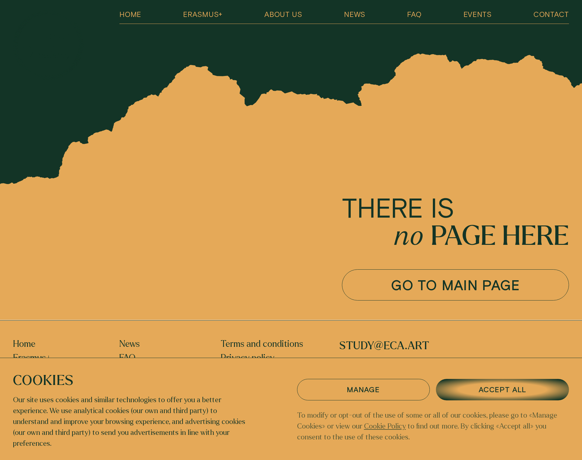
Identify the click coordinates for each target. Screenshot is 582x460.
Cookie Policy (385, 426)
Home (130, 14)
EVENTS (477, 14)
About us (283, 14)
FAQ (414, 14)
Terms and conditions (262, 344)
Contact (551, 14)
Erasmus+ (202, 14)
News (354, 14)
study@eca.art (384, 346)
